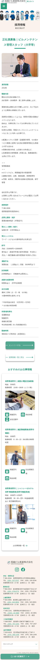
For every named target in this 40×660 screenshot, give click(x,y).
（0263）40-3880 (13, 613)
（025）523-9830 (12, 602)
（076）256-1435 (13, 634)
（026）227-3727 (12, 580)
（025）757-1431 (13, 624)
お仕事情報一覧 (19, 545)
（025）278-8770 (12, 591)
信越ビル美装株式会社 (13, 1)
